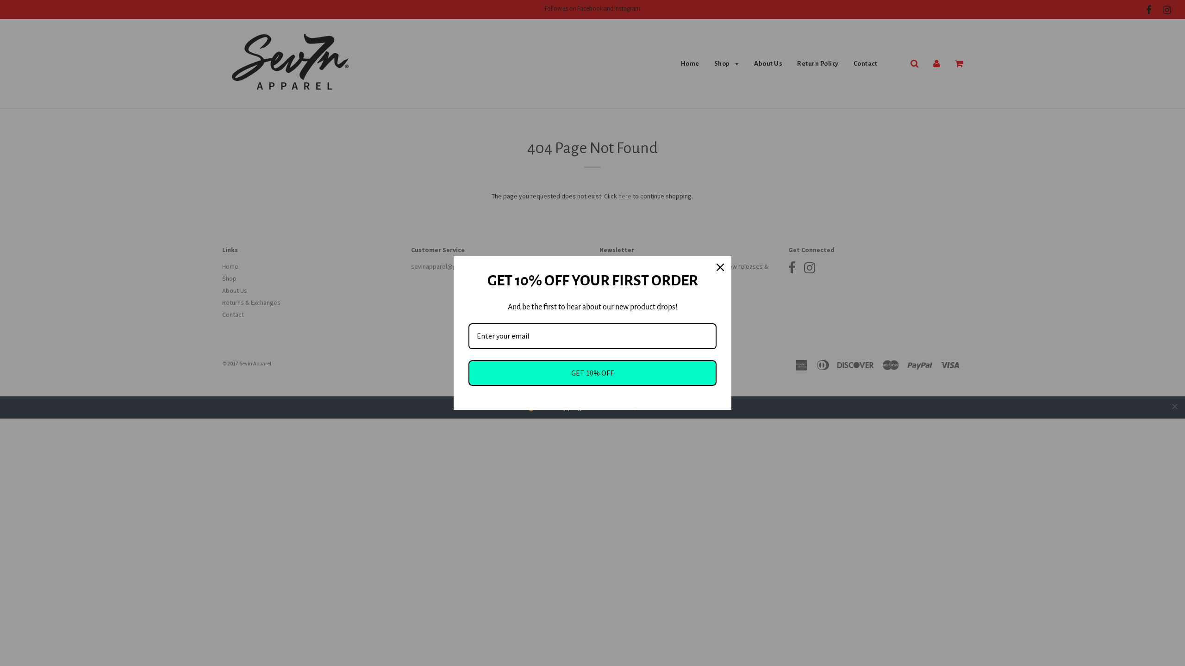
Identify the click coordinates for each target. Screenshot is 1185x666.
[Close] (720, 267)
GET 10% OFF (592, 372)
